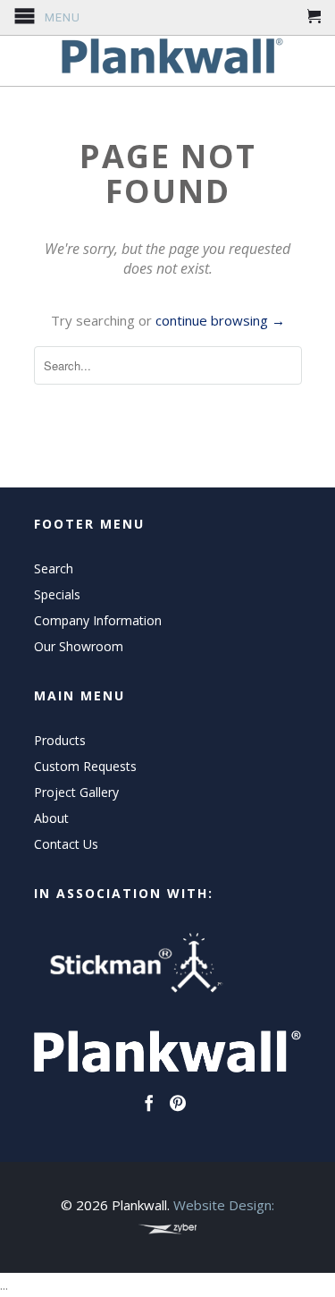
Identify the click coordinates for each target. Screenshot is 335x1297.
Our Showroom (78, 646)
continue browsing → (220, 320)
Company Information (98, 620)
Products (60, 740)
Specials (57, 594)
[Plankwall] (168, 56)
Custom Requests (85, 766)
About (51, 818)
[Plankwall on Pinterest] (178, 1103)
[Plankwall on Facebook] (149, 1103)
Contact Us (66, 843)
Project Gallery (76, 792)
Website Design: (223, 1205)
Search (53, 568)
